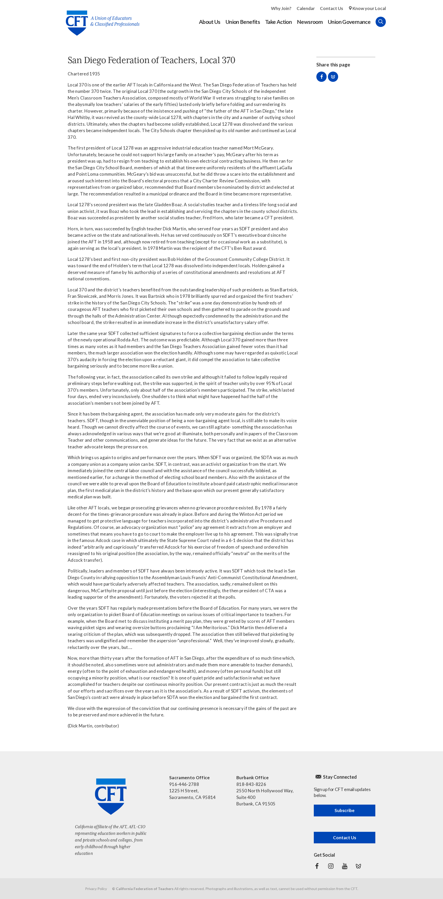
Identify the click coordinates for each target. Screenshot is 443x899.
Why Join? (281, 8)
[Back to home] (100, 19)
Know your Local (369, 8)
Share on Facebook (321, 77)
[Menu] (391, 22)
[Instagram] (331, 866)
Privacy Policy (96, 888)
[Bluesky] (358, 866)
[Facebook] (317, 866)
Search (381, 22)
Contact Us (331, 8)
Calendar (306, 8)
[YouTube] (344, 866)
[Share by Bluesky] (333, 77)
